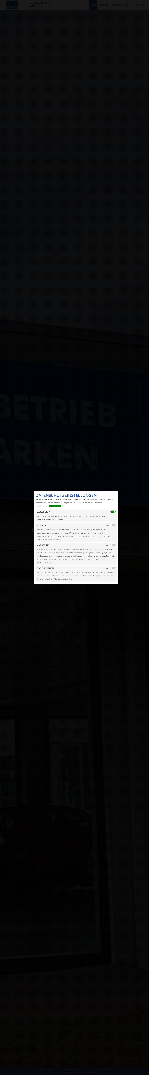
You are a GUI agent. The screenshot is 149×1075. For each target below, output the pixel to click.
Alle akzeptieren (55, 506)
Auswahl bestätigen (42, 506)
